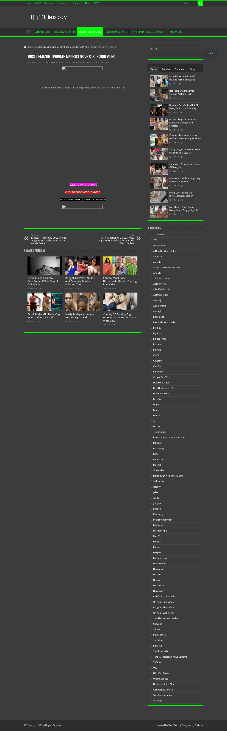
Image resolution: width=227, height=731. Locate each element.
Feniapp (157, 415)
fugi (155, 421)
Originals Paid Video (163, 602)
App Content (159, 306)
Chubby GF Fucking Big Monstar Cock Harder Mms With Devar (120, 317)
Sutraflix (157, 646)
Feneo (156, 410)
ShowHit (157, 624)
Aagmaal (157, 256)
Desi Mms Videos (162, 382)
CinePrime (158, 371)
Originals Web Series (116, 32)
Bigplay (157, 328)
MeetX (156, 536)
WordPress (173, 725)
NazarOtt (157, 574)
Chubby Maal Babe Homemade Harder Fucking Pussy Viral (120, 281)
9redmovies (159, 245)
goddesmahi (159, 432)
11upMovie (159, 234)
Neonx (156, 580)
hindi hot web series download (169, 437)
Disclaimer (50, 3)
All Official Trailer (162, 289)
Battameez (158, 317)
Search (153, 48)
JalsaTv (156, 487)
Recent (154, 69)
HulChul (157, 465)
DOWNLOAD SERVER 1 (71, 199)
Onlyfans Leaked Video (90, 32)
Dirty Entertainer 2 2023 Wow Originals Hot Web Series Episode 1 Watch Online (116, 239)
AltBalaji (157, 300)
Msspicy (157, 552)
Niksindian (158, 585)
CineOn (157, 366)
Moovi (156, 547)
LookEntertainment (162, 519)
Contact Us (63, 3)
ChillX (156, 355)
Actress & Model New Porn (166, 267)
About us (77, 3)
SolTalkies (158, 640)
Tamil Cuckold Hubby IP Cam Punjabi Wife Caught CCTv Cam (42, 281)
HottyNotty (158, 448)
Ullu (155, 667)
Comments (180, 69)
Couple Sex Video (162, 377)
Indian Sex (158, 481)
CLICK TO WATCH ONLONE (83, 184)
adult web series (161, 278)
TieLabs (199, 725)
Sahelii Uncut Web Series (165, 618)
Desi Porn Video (161, 393)
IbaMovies (158, 470)
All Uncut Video (43, 32)
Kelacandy (158, 514)
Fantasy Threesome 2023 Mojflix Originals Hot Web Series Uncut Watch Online (49, 239)
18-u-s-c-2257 (92, 3)
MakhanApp (159, 525)
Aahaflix (157, 262)
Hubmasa (158, 459)
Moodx (157, 541)
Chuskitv (157, 360)
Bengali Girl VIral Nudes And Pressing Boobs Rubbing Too (80, 281)
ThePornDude (175, 32)
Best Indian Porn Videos (165, 322)
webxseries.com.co (163, 689)
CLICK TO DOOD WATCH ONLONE (82, 192)
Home (29, 3)
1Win (155, 240)
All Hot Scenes (160, 284)
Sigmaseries (159, 635)
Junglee (157, 503)
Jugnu (156, 497)
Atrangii (157, 311)
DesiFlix (157, 399)
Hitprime (157, 443)
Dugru (156, 404)
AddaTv (157, 273)
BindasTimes (159, 338)
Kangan (157, 508)
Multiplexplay (160, 558)
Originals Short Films (163, 607)
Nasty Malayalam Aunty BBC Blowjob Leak (79, 316)
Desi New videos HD (64, 32)
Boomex (157, 344)
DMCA (38, 3)
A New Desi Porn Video (164, 251)
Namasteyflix (160, 563)
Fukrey (156, 426)
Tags (192, 69)
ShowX (156, 629)
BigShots (157, 333)
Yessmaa (157, 700)
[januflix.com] (48, 16)
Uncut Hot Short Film (163, 684)
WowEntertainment (162, 695)
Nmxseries (158, 591)
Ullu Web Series (161, 673)
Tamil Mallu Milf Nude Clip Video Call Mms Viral (43, 316)
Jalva (155, 492)
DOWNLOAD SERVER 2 (94, 199)
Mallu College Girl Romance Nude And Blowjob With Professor (183, 122)
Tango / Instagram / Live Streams (147, 32)
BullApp (157, 349)
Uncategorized (160, 678)
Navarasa (158, 569)
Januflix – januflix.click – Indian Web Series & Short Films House (28, 31)
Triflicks (157, 662)
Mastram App (160, 530)
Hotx (155, 454)
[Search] (200, 3)
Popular (166, 69)
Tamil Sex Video (161, 651)
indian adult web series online (168, 476)
